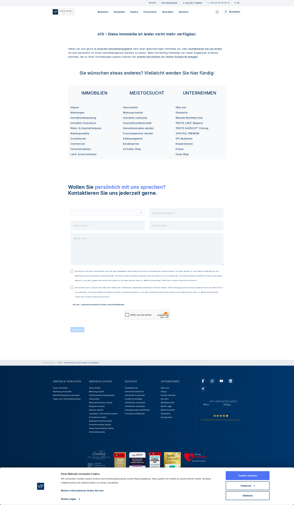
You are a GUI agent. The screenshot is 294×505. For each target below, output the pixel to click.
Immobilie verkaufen (135, 117)
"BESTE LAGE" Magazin (189, 122)
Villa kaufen (94, 399)
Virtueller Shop (132, 148)
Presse (180, 148)
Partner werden (168, 395)
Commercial (77, 143)
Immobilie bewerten (134, 391)
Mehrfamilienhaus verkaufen (66, 395)
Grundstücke (78, 138)
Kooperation (167, 417)
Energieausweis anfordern (137, 410)
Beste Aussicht (168, 410)
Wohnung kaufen (133, 112)
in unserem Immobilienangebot (113, 48)
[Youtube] (221, 381)
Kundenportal (131, 143)
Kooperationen (184, 143)
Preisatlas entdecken (135, 413)
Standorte (182, 112)
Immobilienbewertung (83, 117)
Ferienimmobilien (80, 148)
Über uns (181, 107)
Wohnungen (77, 112)
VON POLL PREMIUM (187, 133)
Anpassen (246, 485)
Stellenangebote (133, 138)
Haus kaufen (130, 107)
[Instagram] (212, 381)
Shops (164, 391)
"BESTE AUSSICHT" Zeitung (192, 128)
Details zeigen (68, 499)
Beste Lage (166, 406)
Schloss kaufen (96, 410)
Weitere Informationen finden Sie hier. (82, 490)
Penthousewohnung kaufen (102, 395)
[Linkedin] (231, 381)
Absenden (77, 329)
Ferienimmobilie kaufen (100, 424)
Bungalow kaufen (97, 406)
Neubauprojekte (79, 133)
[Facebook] (203, 381)
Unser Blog (182, 154)
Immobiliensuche (97, 432)
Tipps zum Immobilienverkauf (67, 399)
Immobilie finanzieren (83, 122)
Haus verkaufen (60, 388)
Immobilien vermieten (135, 402)
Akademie (165, 413)
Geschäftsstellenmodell (137, 122)
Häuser (74, 107)
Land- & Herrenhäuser (83, 154)
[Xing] (203, 389)
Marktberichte (167, 402)
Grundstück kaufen (98, 417)
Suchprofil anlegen (134, 399)
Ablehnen (248, 495)
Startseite (48, 363)
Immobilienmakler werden (138, 128)
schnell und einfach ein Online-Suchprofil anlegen (167, 56)
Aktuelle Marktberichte (189, 117)
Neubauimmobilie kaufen (100, 421)
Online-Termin (193, 3)
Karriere (165, 399)
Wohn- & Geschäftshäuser (86, 128)
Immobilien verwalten (135, 406)
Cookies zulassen (247, 475)
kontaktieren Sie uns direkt (205, 48)
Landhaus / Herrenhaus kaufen (103, 413)
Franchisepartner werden (138, 133)
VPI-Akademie (184, 138)
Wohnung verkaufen (62, 391)
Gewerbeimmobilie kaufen (101, 428)
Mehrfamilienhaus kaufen (101, 402)
